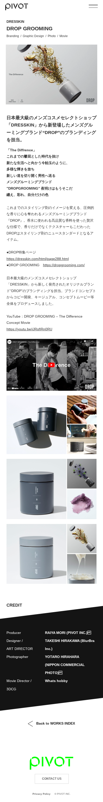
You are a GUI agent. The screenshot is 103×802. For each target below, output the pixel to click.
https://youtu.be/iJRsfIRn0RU (29, 329)
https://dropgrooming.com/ (64, 265)
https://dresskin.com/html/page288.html (37, 259)
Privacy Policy (41, 793)
